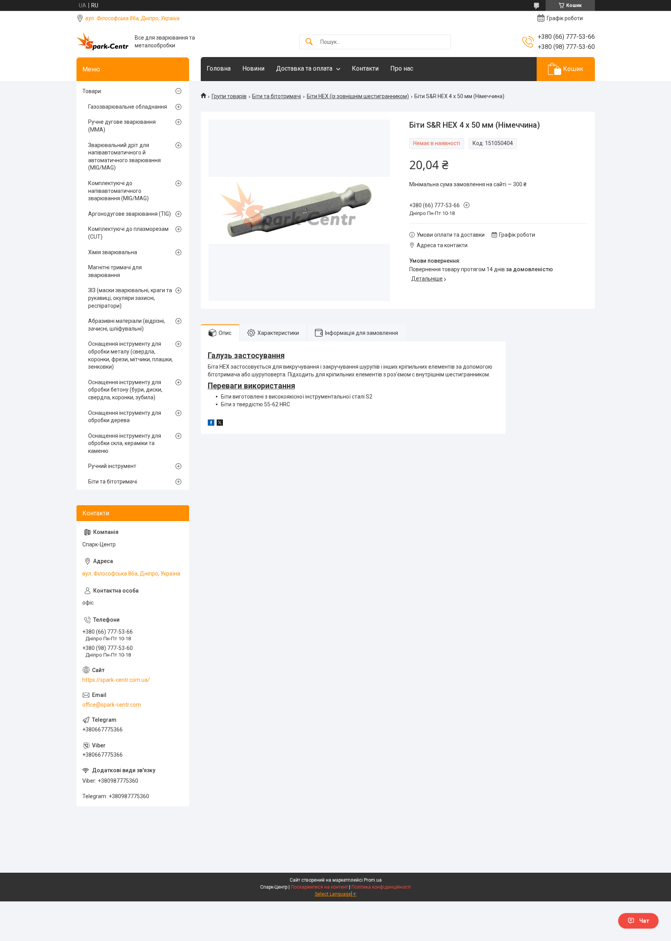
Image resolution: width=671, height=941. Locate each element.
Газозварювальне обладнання (127, 107)
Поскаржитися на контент (319, 887)
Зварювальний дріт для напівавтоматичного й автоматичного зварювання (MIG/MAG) (124, 156)
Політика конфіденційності (381, 887)
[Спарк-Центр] (102, 41)
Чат (644, 921)
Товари (91, 91)
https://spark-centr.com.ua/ (116, 680)
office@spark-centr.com (111, 705)
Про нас (401, 68)
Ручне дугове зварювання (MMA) (122, 126)
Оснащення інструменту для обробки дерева (124, 417)
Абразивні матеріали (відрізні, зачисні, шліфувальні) (126, 325)
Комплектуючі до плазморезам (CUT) (128, 233)
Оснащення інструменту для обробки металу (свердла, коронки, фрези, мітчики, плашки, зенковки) (130, 355)
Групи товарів (229, 96)
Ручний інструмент (112, 466)
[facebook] (211, 424)
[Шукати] (309, 42)
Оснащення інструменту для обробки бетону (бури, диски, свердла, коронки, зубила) (125, 389)
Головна (219, 68)
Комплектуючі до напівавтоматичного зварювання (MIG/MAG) (118, 190)
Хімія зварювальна (112, 252)
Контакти (365, 68)
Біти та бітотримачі (276, 96)
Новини (253, 68)
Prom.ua (373, 880)
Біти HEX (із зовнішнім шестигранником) (358, 96)
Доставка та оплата (304, 68)
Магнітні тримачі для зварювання (115, 271)
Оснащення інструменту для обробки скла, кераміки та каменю (124, 443)
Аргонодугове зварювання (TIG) (129, 214)
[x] (220, 424)
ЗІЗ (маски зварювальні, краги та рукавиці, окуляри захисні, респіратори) (130, 297)
